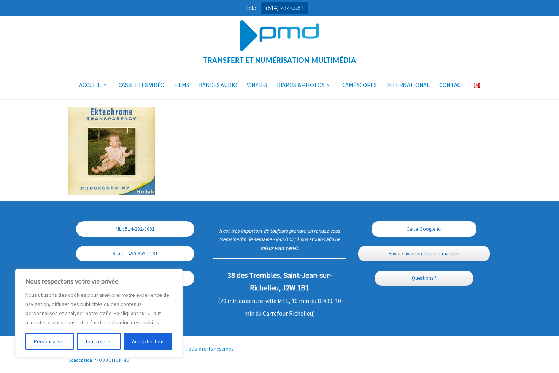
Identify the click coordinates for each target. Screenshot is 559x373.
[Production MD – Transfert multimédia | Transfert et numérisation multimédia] (279, 36)
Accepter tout (148, 341)
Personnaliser (49, 341)
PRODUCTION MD (112, 360)
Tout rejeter (98, 341)
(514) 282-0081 (284, 8)
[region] (99, 313)
